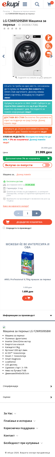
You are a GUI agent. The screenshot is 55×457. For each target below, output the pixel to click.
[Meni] (25, 4)
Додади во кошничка (29, 222)
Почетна (6, 11)
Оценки (6, 397)
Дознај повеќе (23, 174)
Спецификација (10, 386)
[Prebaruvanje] (37, 4)
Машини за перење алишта (24, 11)
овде (14, 123)
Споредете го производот (19, 228)
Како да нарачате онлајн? (16, 206)
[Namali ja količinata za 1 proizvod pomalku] (36, 213)
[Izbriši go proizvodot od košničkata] (18, 213)
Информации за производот (19, 315)
